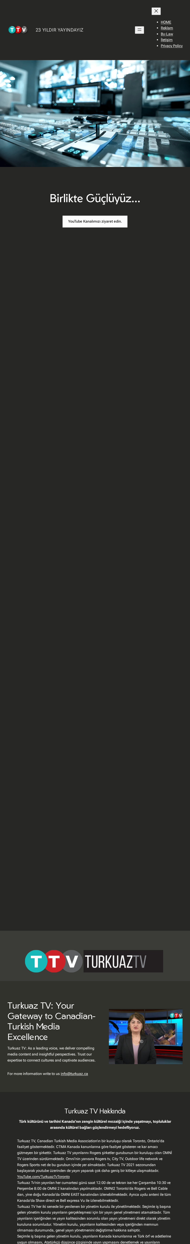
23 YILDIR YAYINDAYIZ (59, 30)
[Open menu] (139, 30)
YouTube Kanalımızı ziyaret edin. (95, 221)
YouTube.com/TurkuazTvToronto (43, 1176)
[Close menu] (156, 11)
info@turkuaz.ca (74, 1073)
